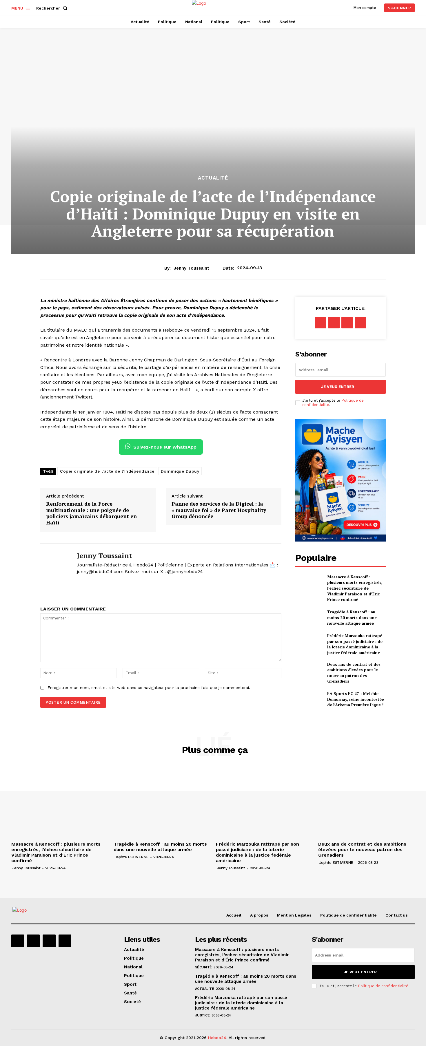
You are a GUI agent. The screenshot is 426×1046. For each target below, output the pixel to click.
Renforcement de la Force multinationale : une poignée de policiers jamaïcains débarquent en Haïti (91, 513)
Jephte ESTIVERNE (132, 857)
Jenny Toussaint (191, 268)
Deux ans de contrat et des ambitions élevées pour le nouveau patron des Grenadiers (354, 672)
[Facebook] (320, 322)
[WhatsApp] (360, 322)
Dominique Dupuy (180, 471)
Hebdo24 (217, 1037)
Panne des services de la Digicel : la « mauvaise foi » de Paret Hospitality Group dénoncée (219, 510)
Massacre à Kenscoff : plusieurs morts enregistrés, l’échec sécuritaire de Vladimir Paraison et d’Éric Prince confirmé (355, 588)
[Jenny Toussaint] (54, 567)
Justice (202, 1015)
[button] (53, 8)
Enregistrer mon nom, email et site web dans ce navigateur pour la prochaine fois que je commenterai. (149, 687)
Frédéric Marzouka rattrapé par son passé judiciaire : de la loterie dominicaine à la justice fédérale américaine (355, 644)
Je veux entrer (337, 387)
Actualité (213, 177)
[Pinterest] (347, 322)
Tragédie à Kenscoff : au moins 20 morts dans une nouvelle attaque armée (352, 617)
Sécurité (203, 967)
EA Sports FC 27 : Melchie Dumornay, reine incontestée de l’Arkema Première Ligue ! (355, 699)
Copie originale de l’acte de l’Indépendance (107, 471)
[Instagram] (33, 941)
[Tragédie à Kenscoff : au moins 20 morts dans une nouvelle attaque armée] (308, 617)
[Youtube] (65, 941)
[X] (79, 581)
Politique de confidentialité (383, 986)
